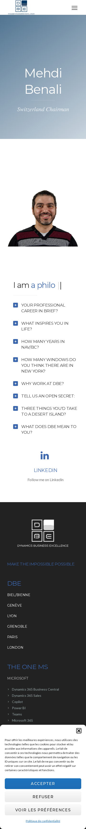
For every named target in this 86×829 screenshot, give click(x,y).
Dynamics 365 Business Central (35, 689)
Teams (17, 714)
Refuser (43, 797)
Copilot (17, 702)
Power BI (19, 708)
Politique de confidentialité (43, 821)
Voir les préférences (43, 810)
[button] (78, 730)
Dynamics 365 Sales (26, 695)
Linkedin (45, 470)
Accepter (43, 783)
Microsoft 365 (22, 720)
